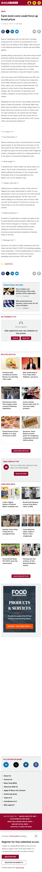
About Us (7, 776)
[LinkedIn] (6, 765)
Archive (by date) (10, 794)
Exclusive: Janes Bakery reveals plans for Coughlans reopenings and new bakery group (31, 435)
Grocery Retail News (20, 824)
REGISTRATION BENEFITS (14, 862)
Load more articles (21, 451)
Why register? (9, 805)
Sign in (13, 27)
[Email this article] (17, 31)
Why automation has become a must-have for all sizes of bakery (27, 303)
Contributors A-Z (10, 801)
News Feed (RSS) (10, 783)
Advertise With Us (11, 787)
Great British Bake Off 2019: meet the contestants (10, 561)
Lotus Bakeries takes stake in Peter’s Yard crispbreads (29, 532)
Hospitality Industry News (21, 827)
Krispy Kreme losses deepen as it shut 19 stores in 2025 (10, 433)
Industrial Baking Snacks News (19, 822)
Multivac (26, 308)
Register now (21, 474)
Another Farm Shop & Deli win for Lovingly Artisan (10, 531)
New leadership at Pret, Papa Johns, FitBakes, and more (30, 374)
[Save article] (39, 31)
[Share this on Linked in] (12, 31)
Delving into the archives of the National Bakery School (29, 562)
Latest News (9, 264)
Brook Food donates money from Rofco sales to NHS (31, 504)
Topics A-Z (8, 798)
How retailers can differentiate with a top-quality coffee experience (26, 291)
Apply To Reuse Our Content (14, 790)
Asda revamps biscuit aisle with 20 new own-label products (31, 405)
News (3, 11)
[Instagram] (26, 765)
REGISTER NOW (10, 857)
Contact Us (8, 779)
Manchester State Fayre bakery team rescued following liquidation (9, 405)
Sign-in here (20, 867)
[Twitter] (16, 765)
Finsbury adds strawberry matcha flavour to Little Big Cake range (10, 375)
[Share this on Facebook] (3, 31)
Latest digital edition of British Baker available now (10, 504)
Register (25, 338)
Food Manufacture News (20, 819)
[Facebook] (36, 765)
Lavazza (26, 296)
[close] (40, 27)
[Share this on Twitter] (8, 31)
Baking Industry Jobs (27, 816)
